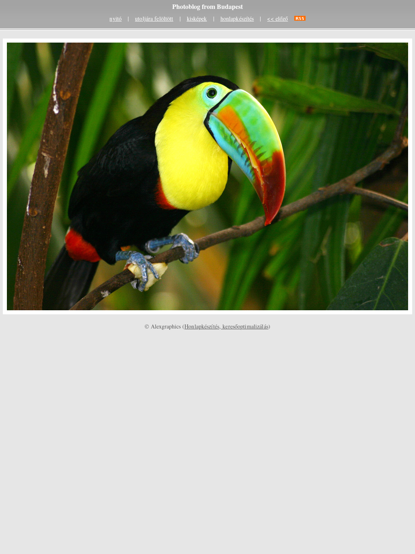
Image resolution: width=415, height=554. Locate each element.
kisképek (197, 18)
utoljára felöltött (154, 18)
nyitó (115, 18)
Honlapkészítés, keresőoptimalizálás (226, 326)
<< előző (277, 18)
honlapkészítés (237, 18)
